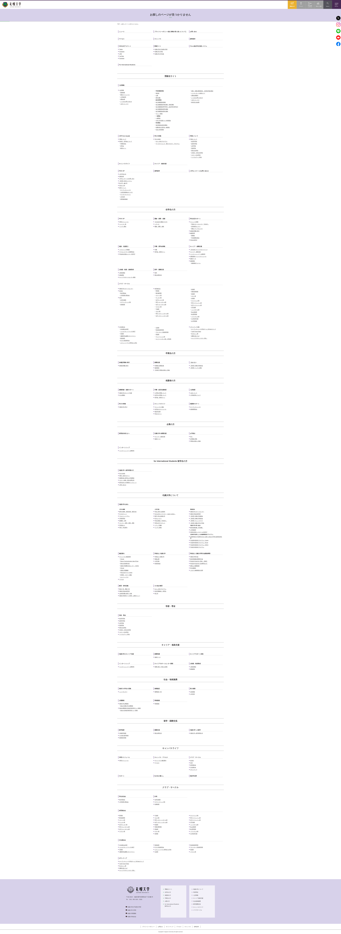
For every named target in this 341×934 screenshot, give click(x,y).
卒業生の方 (170, 353)
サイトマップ (169, 926)
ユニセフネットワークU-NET (127, 331)
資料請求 (192, 39)
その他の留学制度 (123, 735)
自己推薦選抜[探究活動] (162, 109)
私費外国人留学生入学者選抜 (126, 478)
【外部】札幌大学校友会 (196, 365)
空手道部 (193, 307)
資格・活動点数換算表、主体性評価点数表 (202, 91)
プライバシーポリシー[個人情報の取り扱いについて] (170, 31)
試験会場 (122, 99)
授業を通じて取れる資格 (161, 666)
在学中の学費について (160, 395)
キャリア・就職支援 (196, 246)
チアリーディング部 (125, 302)
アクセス (121, 39)
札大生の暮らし (159, 776)
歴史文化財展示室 (125, 563)
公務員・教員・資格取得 (126, 269)
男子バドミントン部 (196, 303)
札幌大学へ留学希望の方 (126, 470)
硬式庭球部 (159, 293)
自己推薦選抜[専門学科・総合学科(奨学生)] (167, 107)
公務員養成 (122, 272)
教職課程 (192, 669)
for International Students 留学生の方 (170, 461)
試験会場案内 (194, 95)
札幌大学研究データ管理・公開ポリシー (129, 595)
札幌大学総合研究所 (195, 514)
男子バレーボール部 (161, 302)
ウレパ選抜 (159, 113)
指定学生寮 (157, 411)
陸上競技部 (194, 312)
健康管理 (192, 233)
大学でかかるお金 (124, 136)
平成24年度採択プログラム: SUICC (199, 545)
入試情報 (121, 85)
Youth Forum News (196, 331)
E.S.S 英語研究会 (125, 340)
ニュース (121, 31)
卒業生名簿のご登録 (195, 441)
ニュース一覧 (122, 224)
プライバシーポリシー (148, 926)
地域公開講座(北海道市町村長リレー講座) (130, 708)
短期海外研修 (122, 737)
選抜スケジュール (125, 94)
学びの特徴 (158, 136)
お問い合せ (193, 31)
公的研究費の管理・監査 (125, 593)
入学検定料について (195, 395)
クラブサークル (197, 910)
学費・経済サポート (124, 475)
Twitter (121, 49)
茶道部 (157, 334)
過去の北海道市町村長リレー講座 (129, 710)
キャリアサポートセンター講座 (127, 277)
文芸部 (157, 327)
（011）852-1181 (133, 899)
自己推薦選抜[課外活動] (162, 111)
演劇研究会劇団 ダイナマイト (128, 336)
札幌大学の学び (123, 407)
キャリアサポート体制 (196, 654)
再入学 (156, 593)
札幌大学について (170, 495)
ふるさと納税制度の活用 (196, 570)
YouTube (121, 56)
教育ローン (123, 148)
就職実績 (157, 654)
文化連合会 (122, 327)
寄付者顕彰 (193, 568)
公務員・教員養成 (195, 663)
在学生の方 (170, 209)
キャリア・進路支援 (161, 163)
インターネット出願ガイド (198, 93)
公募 (157, 95)
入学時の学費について (160, 393)
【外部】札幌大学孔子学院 (197, 523)
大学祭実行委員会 (125, 295)
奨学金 (122, 146)
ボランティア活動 (194, 327)
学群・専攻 (170, 606)
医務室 (193, 235)
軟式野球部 (194, 314)
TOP (118, 24)
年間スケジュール (123, 222)
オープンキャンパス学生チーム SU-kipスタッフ (203, 329)
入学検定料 (123, 97)
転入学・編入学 (123, 183)
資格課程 (121, 275)
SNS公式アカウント (125, 46)
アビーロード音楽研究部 (162, 332)
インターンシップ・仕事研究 (197, 254)
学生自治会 (122, 796)
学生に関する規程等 (160, 511)
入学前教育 (193, 530)
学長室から (122, 525)
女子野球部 (194, 321)
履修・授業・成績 (160, 218)
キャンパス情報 (194, 222)
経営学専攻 (194, 143)
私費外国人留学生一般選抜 (163, 127)
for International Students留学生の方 (172, 905)
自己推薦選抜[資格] (161, 102)
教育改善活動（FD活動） (196, 527)
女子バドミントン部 (196, 305)
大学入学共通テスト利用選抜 (163, 120)
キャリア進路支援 (198, 898)
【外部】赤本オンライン (125, 181)
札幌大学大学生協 (159, 54)
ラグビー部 (159, 306)
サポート (121, 776)
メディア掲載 (158, 525)
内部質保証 (157, 563)
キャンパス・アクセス (161, 757)
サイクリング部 (195, 300)
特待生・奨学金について (125, 141)
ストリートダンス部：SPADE (163, 339)
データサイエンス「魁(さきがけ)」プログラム (168, 143)
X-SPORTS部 (194, 318)
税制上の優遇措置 (194, 566)
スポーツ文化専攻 (196, 155)
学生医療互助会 (195, 238)
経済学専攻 (194, 141)
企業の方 (170, 424)
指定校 (157, 93)
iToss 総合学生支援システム (198, 46)
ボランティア (193, 769)
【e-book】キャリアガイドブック (199, 249)
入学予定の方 (122, 174)
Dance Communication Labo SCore (129, 561)
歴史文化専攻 (194, 150)
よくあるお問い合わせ (126, 101)
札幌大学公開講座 (123, 703)
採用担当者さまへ (124, 433)
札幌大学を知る (123, 504)
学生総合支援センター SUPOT (127, 254)
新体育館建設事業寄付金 (196, 559)
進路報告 (192, 261)
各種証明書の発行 (194, 231)
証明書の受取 (193, 439)
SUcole (122, 559)
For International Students (127, 64)
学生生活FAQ (193, 240)
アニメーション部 (160, 336)
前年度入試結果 (195, 102)
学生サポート (158, 413)
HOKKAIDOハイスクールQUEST (198, 532)
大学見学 (122, 197)
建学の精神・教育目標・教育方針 (128, 511)
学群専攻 (195, 892)
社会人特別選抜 (160, 129)
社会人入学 (122, 185)
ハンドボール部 (195, 309)
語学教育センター (196, 226)
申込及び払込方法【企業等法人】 (199, 563)
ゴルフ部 (158, 311)
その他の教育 (159, 585)
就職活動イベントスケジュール (198, 256)
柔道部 (193, 294)
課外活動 (158, 97)
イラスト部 (193, 851)
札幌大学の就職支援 (161, 433)
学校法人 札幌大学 (160, 553)
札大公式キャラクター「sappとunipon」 (165, 514)
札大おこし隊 (194, 333)
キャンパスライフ (124, 163)
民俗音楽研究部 (160, 330)
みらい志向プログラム (161, 141)
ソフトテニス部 (195, 316)
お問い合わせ (122, 485)
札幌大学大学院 (159, 51)
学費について (122, 139)
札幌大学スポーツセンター (126, 288)
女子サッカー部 (160, 300)
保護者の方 (170, 380)
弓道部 (157, 309)
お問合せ (160, 926)
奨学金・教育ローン (160, 252)
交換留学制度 (122, 733)
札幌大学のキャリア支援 (125, 393)
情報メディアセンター (197, 228)
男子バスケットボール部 (162, 313)
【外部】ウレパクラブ (196, 520)
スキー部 (193, 296)
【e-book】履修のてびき (161, 222)
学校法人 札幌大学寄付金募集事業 (200, 553)
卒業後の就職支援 (159, 365)
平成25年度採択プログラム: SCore (199, 542)
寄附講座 (157, 703)
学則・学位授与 (123, 527)
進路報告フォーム (196, 263)
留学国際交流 (197, 904)
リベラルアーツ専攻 (196, 157)
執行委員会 (123, 293)
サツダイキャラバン (125, 194)
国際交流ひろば (195, 336)
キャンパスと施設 (159, 407)
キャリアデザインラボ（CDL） (199, 338)
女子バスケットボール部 (162, 316)
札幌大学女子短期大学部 (161, 49)
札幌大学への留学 (195, 730)
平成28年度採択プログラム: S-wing (199, 540)
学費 (156, 249)
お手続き (192, 433)
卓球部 (193, 298)
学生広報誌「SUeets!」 (161, 520)
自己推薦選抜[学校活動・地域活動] (165, 104)
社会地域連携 (197, 901)
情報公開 (157, 559)
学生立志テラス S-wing (126, 572)
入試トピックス (124, 104)
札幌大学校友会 (131, 916)
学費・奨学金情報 (160, 246)
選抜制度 (122, 92)
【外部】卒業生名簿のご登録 (162, 370)
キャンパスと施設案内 (125, 556)
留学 (156, 272)
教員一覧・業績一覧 (124, 589)
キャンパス (158, 39)
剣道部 (193, 289)
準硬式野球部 (194, 291)
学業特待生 (123, 143)
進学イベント (122, 187)
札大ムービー (158, 518)
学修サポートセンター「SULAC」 (200, 224)
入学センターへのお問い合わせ (199, 171)
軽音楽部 (122, 338)
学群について (194, 136)
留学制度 (121, 730)
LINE (120, 54)
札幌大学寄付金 (194, 556)
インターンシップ (124, 447)
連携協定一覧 (158, 691)
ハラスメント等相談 (124, 249)
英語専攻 (193, 148)
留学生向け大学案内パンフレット (128, 482)
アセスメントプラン (124, 516)
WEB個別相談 (124, 199)
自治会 (121, 291)
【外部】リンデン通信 (196, 368)
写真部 (122, 333)
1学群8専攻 (122, 518)
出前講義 (192, 691)
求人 (191, 436)
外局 (120, 297)
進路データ (193, 258)
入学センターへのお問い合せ (126, 178)
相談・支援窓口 (123, 246)
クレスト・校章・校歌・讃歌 (126, 523)
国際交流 (157, 730)
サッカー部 (159, 297)
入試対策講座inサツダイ (126, 192)
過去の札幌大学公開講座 (126, 706)
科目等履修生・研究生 (160, 591)
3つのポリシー (123, 514)
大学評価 (157, 561)
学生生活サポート (195, 218)
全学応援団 (123, 300)
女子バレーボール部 (161, 304)
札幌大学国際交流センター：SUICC (129, 566)
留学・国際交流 (159, 269)
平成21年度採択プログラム (197, 547)
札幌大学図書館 (124, 570)
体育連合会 (157, 288)
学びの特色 (122, 473)
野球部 (157, 291)
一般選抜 (158, 118)
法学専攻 (193, 146)
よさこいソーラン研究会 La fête (128, 343)
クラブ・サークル (124, 283)
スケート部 (159, 295)
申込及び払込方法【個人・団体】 (199, 561)
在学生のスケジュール (160, 409)
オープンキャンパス (125, 190)
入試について (193, 393)
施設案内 (121, 553)
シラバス (157, 224)
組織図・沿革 (122, 520)
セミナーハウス (124, 577)
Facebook (121, 58)
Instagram (121, 51)
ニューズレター (123, 691)
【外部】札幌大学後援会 (196, 516)
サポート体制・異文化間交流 (126, 480)
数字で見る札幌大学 (160, 516)
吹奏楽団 (122, 304)
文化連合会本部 (124, 329)
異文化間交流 (158, 275)
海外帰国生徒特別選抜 (161, 125)
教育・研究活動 (123, 585)
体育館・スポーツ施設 (126, 575)
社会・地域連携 (170, 679)
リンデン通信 (122, 226)
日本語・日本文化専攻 (197, 152)
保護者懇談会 (193, 409)
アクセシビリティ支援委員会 (126, 252)
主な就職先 (122, 395)
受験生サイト (171, 76)
